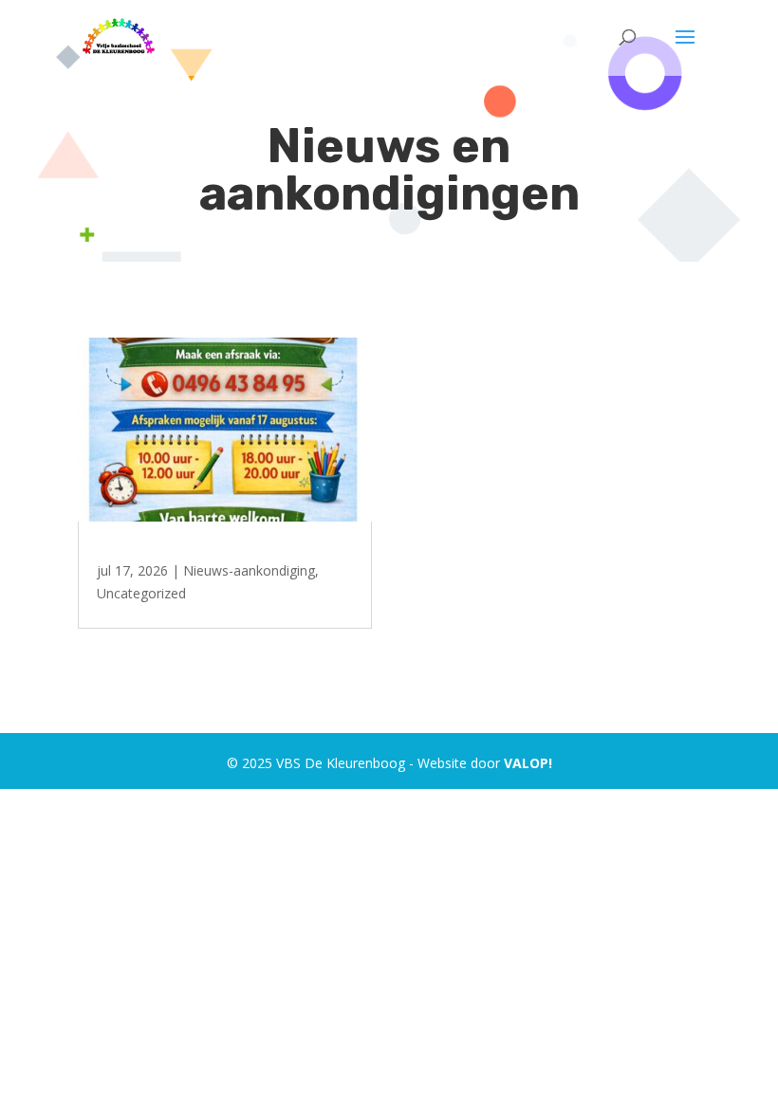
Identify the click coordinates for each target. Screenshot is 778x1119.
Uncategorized (141, 593)
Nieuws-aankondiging (249, 570)
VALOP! (528, 763)
